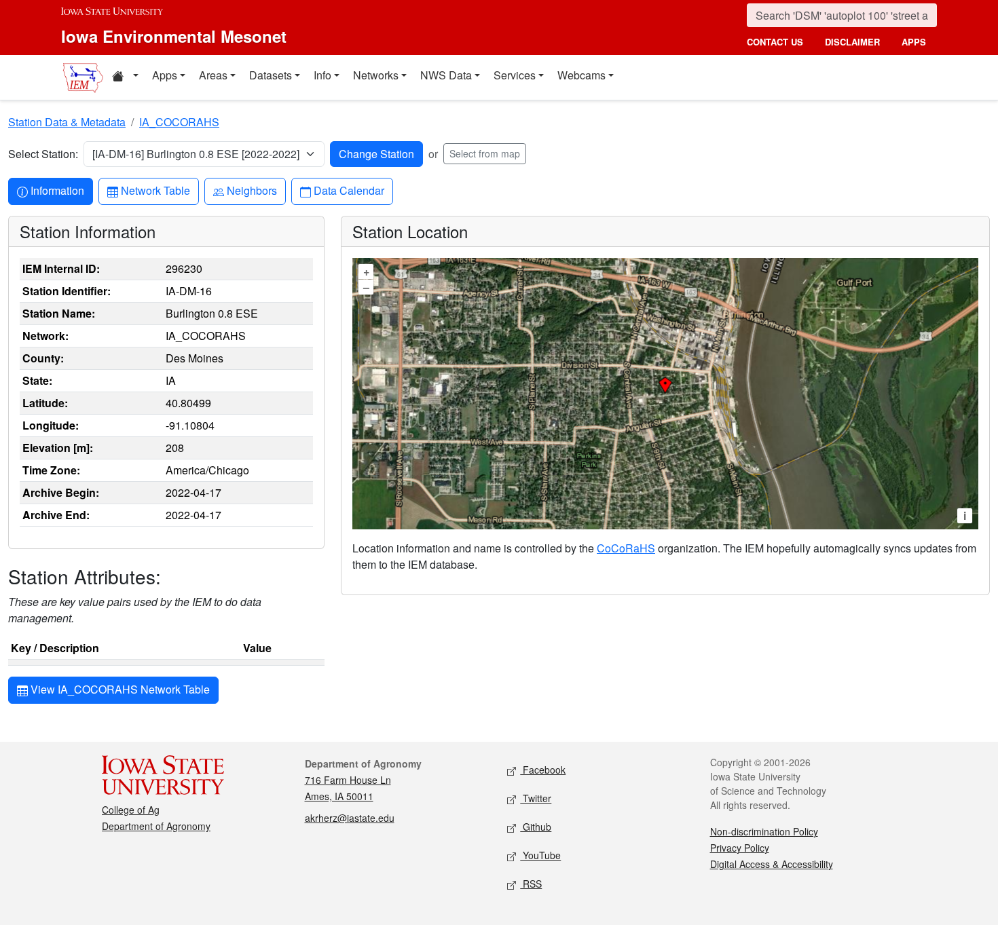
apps (914, 41)
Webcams (581, 75)
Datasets (270, 75)
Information (57, 190)
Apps (164, 75)
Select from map (484, 153)
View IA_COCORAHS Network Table (119, 689)
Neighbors (251, 190)
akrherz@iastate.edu (349, 818)
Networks (376, 75)
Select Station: (43, 154)
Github (535, 826)
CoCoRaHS (626, 548)
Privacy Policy (739, 847)
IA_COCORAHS (179, 122)
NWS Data (446, 75)
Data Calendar (348, 190)
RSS (531, 883)
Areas (213, 75)
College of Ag (131, 809)
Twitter (535, 798)
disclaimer (852, 41)
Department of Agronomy (156, 826)
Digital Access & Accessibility (771, 864)
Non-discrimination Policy (764, 831)
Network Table (155, 190)
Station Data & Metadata (67, 122)
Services (515, 75)
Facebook (543, 769)
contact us (775, 41)
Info (322, 75)
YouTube (540, 855)
